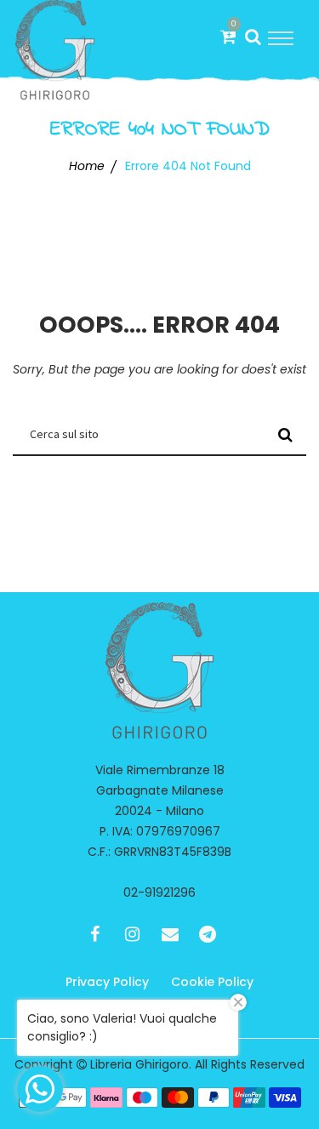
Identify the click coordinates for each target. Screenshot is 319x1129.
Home (87, 165)
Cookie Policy (212, 981)
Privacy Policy (107, 981)
